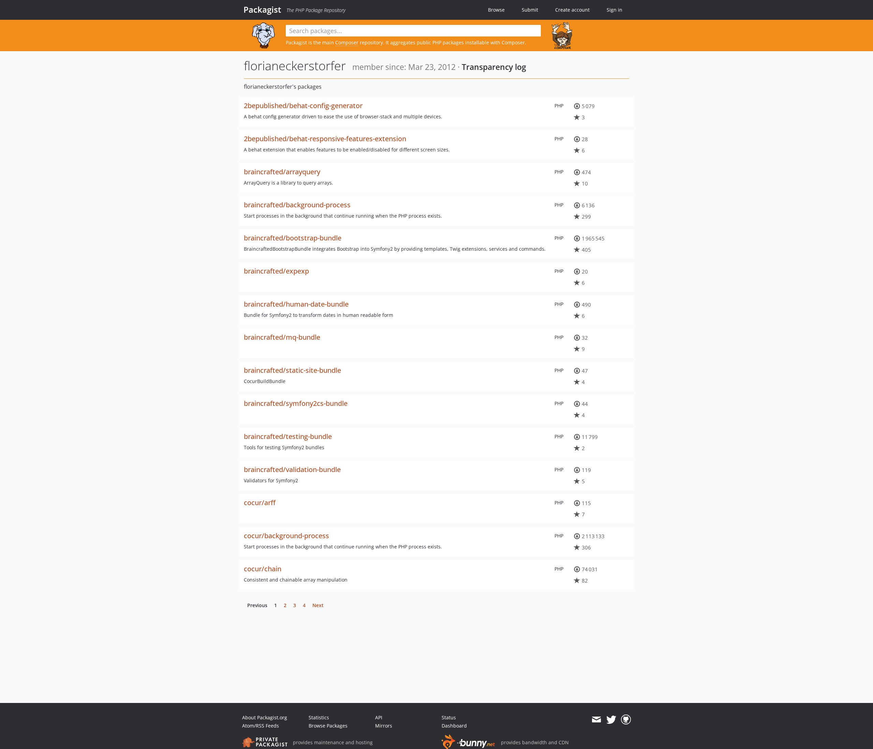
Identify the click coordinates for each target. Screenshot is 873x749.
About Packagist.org (264, 717)
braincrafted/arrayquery (282, 171)
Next (318, 605)
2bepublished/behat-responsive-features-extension (325, 138)
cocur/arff (260, 502)
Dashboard (454, 725)
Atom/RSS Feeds (260, 725)
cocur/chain (262, 568)
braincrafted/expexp (276, 271)
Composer (346, 42)
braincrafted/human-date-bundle (296, 304)
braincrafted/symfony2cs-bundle (295, 403)
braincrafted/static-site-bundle (292, 370)
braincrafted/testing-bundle (288, 436)
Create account (572, 9)
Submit (530, 9)
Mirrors (383, 725)
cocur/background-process (286, 535)
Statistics (319, 717)
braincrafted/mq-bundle (282, 337)
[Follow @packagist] (611, 720)
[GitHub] (626, 720)
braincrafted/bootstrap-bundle (292, 238)
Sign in (614, 9)
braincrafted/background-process (297, 204)
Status (449, 717)
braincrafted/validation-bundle (292, 469)
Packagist (262, 9)
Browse (496, 9)
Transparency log (494, 66)
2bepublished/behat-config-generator (303, 105)
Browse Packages (328, 725)
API (378, 717)
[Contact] (596, 720)
